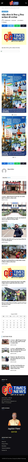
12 (10, 322)
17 (3, 325)
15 (20, 322)
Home (3, 7)
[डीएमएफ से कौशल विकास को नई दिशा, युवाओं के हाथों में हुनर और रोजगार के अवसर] (14, 294)
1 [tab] (12, 114)
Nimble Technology (22, 458)
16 (24, 322)
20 (14, 325)
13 (13, 322)
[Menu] (2, 3)
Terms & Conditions (6, 448)
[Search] (26, 3)
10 (3, 322)
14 (17, 322)
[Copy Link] (23, 26)
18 (7, 325)
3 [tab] (15, 114)
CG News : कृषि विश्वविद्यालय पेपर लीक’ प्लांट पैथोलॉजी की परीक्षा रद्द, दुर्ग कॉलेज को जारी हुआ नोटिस (14, 218)
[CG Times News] (14, 3)
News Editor (8, 20)
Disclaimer (4, 446)
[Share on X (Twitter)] (11, 26)
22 (20, 325)
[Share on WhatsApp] (17, 26)
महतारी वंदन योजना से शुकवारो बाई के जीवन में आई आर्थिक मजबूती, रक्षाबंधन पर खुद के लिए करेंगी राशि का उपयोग (13, 282)
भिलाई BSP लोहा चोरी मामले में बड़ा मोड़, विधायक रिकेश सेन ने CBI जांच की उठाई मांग (17, 358)
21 (17, 325)
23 (24, 325)
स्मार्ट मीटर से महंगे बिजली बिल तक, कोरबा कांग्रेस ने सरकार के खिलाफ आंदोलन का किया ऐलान (13, 261)
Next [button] (25, 93)
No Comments (20, 20)
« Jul (2, 331)
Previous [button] (3, 93)
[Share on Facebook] (5, 26)
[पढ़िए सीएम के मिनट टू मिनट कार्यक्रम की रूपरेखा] (14, 37)
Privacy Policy (5, 443)
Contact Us (4, 450)
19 (10, 325)
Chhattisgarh (5, 11)
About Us (4, 441)
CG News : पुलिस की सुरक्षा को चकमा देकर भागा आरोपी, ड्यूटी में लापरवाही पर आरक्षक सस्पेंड (13, 197)
